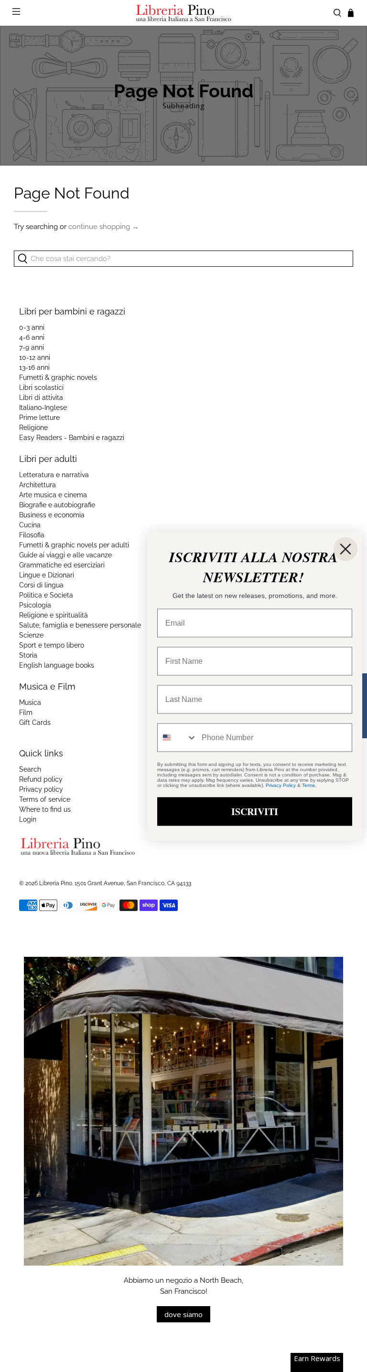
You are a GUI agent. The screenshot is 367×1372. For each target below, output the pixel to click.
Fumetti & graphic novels (58, 377)
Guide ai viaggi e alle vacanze (65, 555)
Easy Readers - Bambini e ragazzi (71, 437)
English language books (56, 665)
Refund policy (41, 779)
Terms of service (44, 799)
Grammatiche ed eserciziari (62, 565)
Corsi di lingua (41, 585)
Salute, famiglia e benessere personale (80, 625)
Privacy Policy (281, 784)
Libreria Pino (55, 883)
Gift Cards (35, 722)
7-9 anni (31, 347)
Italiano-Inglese (43, 407)
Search (30, 769)
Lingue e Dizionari (46, 575)
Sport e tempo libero (51, 645)
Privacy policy (41, 789)
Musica (30, 702)
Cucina (30, 525)
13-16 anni (34, 367)
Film (25, 712)
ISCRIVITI (254, 811)
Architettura (37, 485)
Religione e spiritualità (53, 615)
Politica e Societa (46, 595)
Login (27, 819)
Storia (28, 655)
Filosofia (31, 535)
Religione (33, 427)
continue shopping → (103, 226)
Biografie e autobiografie (57, 505)
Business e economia (52, 515)
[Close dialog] (345, 549)
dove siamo (183, 1314)
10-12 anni (34, 357)
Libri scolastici (41, 387)
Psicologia (35, 605)
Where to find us (45, 809)
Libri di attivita (41, 397)
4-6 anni (31, 337)
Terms (308, 784)
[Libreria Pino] (183, 12)
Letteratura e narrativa (54, 475)
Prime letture (39, 417)
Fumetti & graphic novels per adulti (74, 545)
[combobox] (177, 737)
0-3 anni (31, 327)
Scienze (31, 635)
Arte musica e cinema (53, 495)
